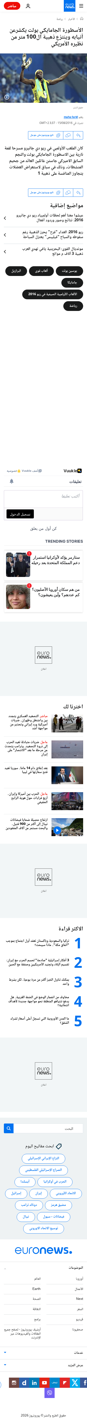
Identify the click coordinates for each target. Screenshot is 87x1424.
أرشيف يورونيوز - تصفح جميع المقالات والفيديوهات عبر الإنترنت (22, 1334)
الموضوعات (76, 1268)
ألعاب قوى (41, 271)
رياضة (60, 19)
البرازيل (16, 271)
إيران (38, 1194)
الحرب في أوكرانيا (55, 1182)
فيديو (79, 1319)
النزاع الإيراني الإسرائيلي (43, 1159)
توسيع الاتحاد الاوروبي (43, 1229)
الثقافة (37, 1309)
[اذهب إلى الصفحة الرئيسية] (69, 6)
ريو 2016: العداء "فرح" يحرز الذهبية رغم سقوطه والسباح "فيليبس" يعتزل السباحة (52, 235)
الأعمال (79, 1289)
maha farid (71, 117)
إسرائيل (16, 1194)
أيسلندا (25, 1182)
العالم (37, 1279)
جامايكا (72, 282)
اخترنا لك (73, 707)
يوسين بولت (69, 271)
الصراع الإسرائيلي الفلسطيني (43, 1170)
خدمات (78, 1353)
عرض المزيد (75, 1366)
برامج (37, 1319)
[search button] (9, 1128)
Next (79, 1299)
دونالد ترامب (29, 1205)
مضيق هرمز (58, 1205)
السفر (80, 1309)
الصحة (37, 1299)
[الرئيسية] (81, 19)
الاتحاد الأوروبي (66, 1194)
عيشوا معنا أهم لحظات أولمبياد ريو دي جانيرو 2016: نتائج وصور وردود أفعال (49, 218)
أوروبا (79, 1279)
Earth (36, 1289)
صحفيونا (77, 1330)
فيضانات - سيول (53, 1217)
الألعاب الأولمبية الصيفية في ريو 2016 (52, 294)
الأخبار (71, 19)
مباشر (12, 6)
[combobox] (43, 1128)
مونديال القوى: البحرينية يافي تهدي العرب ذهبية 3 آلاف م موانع (52, 252)
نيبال (26, 1217)
